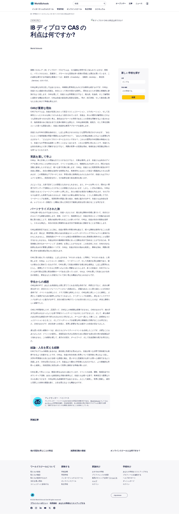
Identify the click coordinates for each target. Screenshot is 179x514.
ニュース (139, 3)
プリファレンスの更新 (100, 475)
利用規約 (53, 503)
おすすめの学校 (98, 472)
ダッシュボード (129, 481)
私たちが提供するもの (38, 478)
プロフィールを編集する (132, 475)
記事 (130, 3)
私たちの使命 (35, 472)
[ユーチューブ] (45, 508)
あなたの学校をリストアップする (135, 472)
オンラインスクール (74, 9)
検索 (133, 97)
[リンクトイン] (41, 508)
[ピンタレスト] (54, 508)
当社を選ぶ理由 (36, 481)
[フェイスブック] (31, 508)
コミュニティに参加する (39, 484)
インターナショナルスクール (43, 9)
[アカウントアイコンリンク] (147, 3)
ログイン (95, 484)
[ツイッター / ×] (50, 508)
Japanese (117, 495)
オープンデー (121, 3)
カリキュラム (100, 9)
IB (51, 14)
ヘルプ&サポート (129, 478)
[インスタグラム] (36, 508)
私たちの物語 (35, 475)
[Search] (104, 3)
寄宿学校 (60, 9)
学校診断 (64, 472)
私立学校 (88, 9)
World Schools (95, 401)
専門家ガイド (37, 14)
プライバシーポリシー (39, 503)
